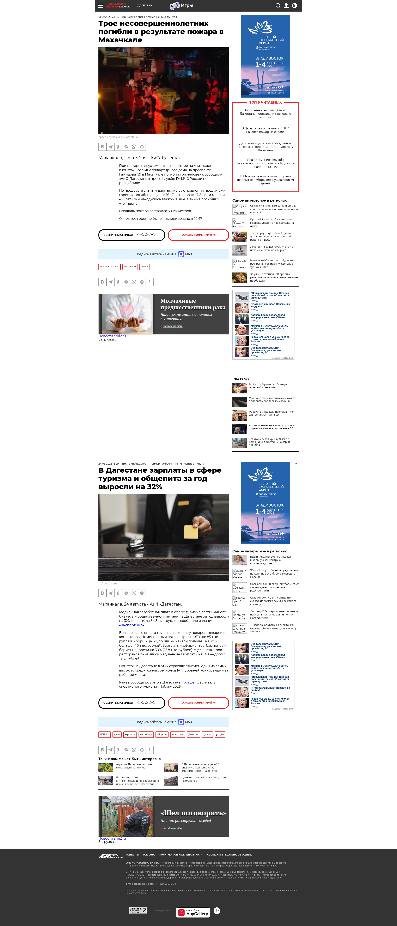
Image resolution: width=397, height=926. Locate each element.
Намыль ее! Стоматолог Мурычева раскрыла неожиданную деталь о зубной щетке (272, 264)
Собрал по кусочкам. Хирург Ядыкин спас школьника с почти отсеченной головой (274, 209)
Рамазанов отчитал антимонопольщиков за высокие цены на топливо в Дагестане (137, 781)
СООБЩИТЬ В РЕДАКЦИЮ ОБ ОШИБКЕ (229, 854)
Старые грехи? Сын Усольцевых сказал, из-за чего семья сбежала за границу (273, 601)
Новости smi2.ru (112, 336)
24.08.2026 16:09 (108, 463)
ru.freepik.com (107, 583)
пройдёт (188, 682)
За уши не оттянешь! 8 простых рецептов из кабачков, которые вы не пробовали (274, 277)
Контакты (132, 854)
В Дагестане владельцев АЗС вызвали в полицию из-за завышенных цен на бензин (200, 767)
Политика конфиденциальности (180, 854)
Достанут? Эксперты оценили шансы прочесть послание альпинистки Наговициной (274, 614)
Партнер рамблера (161, 910)
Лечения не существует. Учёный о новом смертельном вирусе (271, 248)
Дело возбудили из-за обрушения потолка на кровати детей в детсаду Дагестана (265, 147)
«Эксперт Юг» (131, 625)
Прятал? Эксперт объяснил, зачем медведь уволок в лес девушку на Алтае (272, 223)
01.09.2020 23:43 (108, 16)
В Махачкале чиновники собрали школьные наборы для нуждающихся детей (265, 180)
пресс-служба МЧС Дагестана (118, 137)
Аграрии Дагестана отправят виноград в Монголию (135, 766)
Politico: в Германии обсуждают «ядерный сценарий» (269, 386)
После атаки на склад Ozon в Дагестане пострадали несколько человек (265, 114)
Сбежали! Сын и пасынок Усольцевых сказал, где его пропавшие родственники (274, 587)
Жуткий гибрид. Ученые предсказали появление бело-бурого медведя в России (274, 573)
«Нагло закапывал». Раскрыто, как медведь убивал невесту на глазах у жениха (273, 628)
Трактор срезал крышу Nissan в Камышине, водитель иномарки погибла (269, 442)
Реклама (149, 854)
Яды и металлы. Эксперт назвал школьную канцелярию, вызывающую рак (270, 560)
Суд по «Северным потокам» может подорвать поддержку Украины (272, 400)
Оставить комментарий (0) (199, 235)
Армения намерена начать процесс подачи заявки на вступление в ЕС (272, 427)
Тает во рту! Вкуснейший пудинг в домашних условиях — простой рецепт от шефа (272, 236)
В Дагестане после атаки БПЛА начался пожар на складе (265, 130)
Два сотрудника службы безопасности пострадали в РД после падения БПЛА (265, 163)
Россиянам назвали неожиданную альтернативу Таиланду (271, 413)
